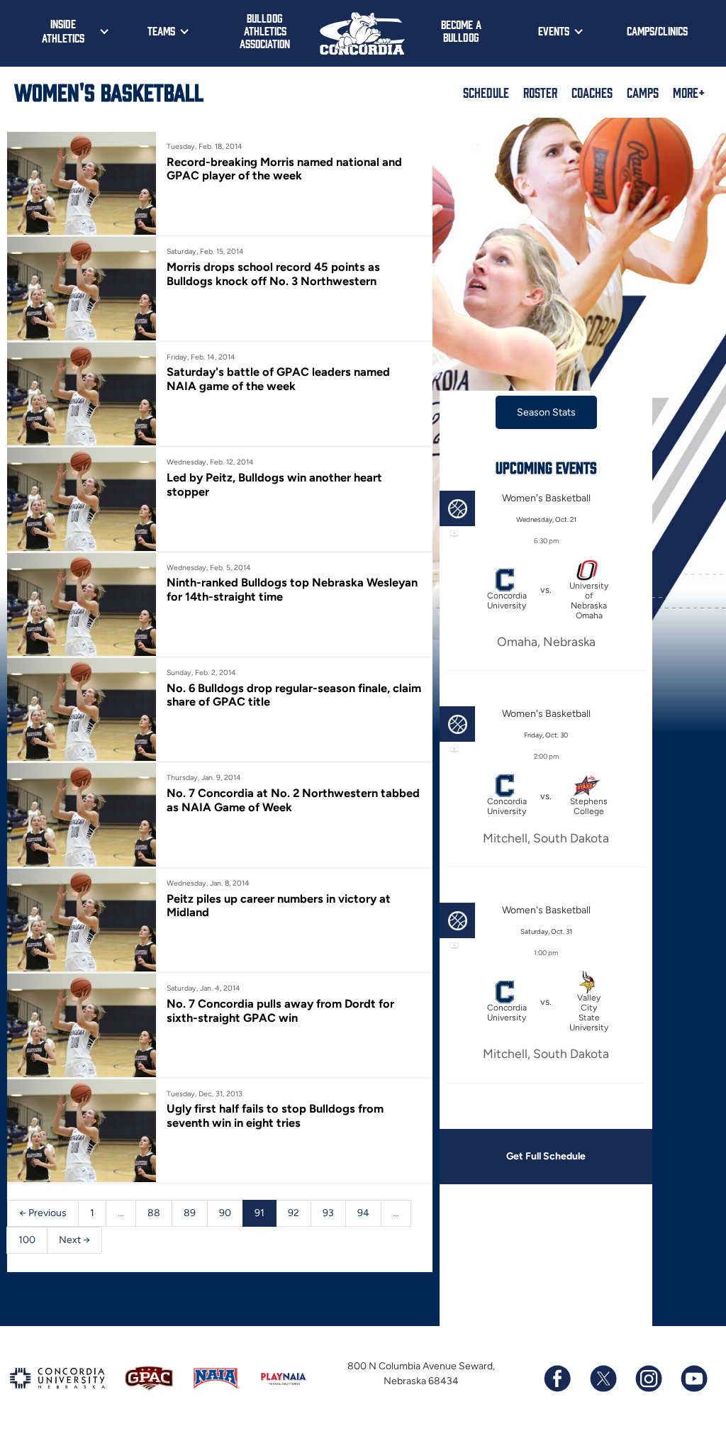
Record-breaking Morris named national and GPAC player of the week (284, 169)
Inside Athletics (63, 30)
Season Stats (546, 412)
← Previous (43, 1213)
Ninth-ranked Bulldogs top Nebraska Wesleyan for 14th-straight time (292, 589)
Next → (74, 1240)
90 (225, 1213)
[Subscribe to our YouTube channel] (693, 1378)
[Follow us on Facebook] (557, 1378)
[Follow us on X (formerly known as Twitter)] (602, 1378)
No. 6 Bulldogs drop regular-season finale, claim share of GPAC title (294, 695)
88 (153, 1213)
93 (328, 1213)
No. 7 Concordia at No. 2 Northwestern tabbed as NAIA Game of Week (293, 800)
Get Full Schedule (546, 1156)
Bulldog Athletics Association (265, 30)
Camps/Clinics (657, 30)
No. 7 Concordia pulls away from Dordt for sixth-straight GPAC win (280, 1010)
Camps (643, 92)
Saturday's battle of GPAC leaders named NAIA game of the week (278, 378)
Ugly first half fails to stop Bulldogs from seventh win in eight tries (275, 1115)
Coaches (592, 92)
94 (363, 1213)
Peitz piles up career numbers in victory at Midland (279, 905)
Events (553, 30)
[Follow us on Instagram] (648, 1378)
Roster (540, 92)
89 (190, 1213)
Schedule (486, 92)
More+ (689, 92)
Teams (161, 30)
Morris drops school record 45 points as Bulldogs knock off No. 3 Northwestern (273, 274)
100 (26, 1240)
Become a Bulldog (461, 30)
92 (293, 1213)
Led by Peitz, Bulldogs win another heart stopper (274, 484)
